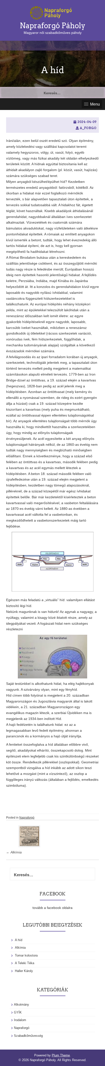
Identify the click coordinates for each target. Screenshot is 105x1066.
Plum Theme (61, 1055)
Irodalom (20, 1020)
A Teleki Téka (24, 963)
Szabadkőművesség (28, 1036)
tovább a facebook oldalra (52, 908)
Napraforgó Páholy (52, 25)
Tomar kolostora (26, 955)
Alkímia (14, 852)
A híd (18, 940)
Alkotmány (21, 1004)
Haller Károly (24, 971)
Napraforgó (26, 817)
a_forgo (88, 128)
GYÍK (18, 1012)
